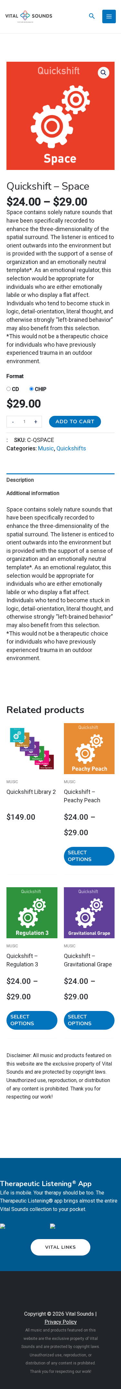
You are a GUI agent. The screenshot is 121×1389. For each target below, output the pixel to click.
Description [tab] (20, 480)
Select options (80, 856)
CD (15, 389)
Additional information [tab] (32, 493)
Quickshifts (71, 448)
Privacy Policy (61, 1322)
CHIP (40, 389)
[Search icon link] (92, 16)
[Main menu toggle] (109, 16)
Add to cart (75, 421)
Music (46, 448)
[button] (103, 73)
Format (15, 376)
